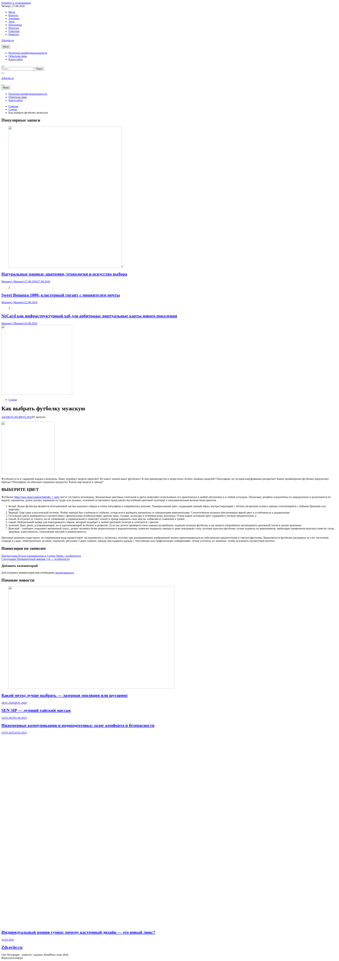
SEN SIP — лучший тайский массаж (36, 710)
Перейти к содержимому (16, 2)
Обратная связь (17, 56)
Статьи (12, 399)
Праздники (15, 24)
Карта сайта (15, 59)
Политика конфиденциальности (27, 52)
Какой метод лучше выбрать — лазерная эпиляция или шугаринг (64, 695)
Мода (11, 12)
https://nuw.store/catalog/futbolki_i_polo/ (37, 497)
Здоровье (13, 18)
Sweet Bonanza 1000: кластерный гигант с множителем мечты (60, 295)
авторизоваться (64, 572)
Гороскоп (14, 31)
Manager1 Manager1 (13, 281)
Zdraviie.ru (7, 40)
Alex (4, 416)
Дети (11, 21)
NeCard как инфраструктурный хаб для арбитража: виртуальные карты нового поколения (89, 316)
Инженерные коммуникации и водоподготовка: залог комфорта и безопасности (77, 725)
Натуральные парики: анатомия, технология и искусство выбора (64, 274)
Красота (13, 15)
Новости (13, 34)
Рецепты (13, 28)
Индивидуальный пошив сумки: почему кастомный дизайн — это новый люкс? (78, 932)
